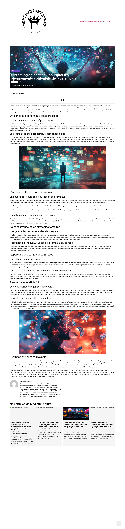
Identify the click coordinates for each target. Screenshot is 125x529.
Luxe (50, 428)
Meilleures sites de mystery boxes (91, 21)
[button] (112, 94)
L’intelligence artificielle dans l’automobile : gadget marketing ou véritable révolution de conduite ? (75, 425)
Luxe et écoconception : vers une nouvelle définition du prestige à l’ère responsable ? (48, 424)
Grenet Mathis (16, 431)
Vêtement (25, 433)
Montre (103, 430)
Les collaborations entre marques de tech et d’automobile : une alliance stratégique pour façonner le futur (21, 426)
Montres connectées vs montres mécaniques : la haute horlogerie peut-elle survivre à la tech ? (102, 425)
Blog (108, 21)
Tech (21, 433)
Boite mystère (15, 71)
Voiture (80, 430)
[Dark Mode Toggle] (118, 523)
